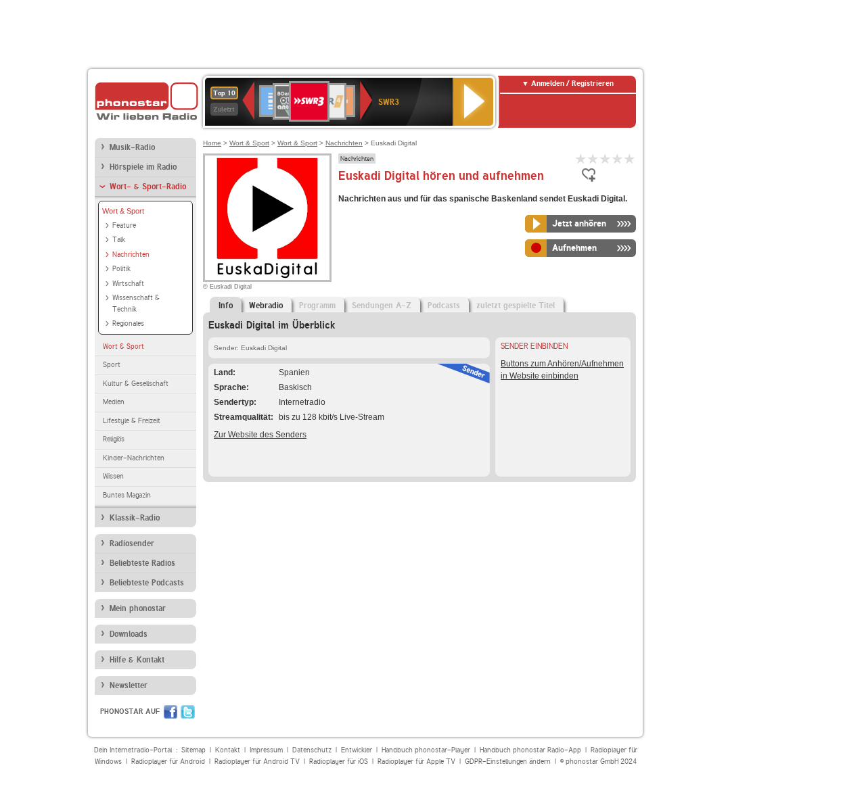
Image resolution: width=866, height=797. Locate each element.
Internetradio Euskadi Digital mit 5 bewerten (630, 158)
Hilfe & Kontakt (137, 660)
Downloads (128, 634)
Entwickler (356, 750)
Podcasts (444, 305)
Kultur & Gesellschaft (135, 383)
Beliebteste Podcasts (147, 582)
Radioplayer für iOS (338, 761)
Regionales (128, 323)
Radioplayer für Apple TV (416, 761)
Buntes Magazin (127, 495)
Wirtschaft (128, 283)
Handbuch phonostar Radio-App (530, 750)
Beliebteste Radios (142, 563)
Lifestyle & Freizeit (131, 420)
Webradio (266, 305)
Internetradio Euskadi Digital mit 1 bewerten (581, 158)
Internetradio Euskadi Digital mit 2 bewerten (593, 158)
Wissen (113, 476)
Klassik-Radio (135, 518)
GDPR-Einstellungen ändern (508, 761)
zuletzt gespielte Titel (515, 305)
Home (212, 143)
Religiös (113, 439)
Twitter (188, 712)
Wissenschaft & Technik (136, 303)
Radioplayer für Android (168, 761)
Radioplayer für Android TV (257, 761)
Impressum (266, 750)
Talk (118, 239)
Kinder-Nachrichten (133, 458)
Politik (121, 268)
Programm (317, 305)
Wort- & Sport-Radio (148, 186)
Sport (111, 364)
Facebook (170, 712)
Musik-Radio (132, 147)
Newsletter (128, 685)
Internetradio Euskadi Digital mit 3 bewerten (605, 158)
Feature (124, 225)
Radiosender (132, 543)
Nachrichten (131, 254)
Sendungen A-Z (381, 305)
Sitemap (193, 750)
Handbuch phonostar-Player (426, 750)
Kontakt (227, 750)
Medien (113, 401)
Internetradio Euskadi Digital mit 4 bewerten (618, 158)
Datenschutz (312, 750)
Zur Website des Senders (260, 434)
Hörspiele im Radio (143, 167)
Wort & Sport (123, 211)
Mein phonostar (138, 608)
